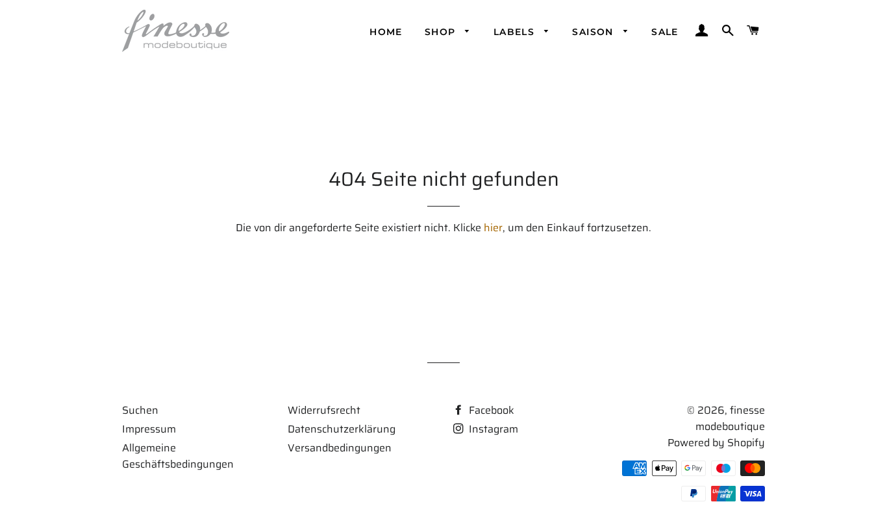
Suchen (140, 410)
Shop (442, 32)
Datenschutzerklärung (341, 429)
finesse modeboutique (730, 418)
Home (386, 32)
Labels (515, 32)
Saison (594, 32)
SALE (665, 32)
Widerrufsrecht (324, 410)
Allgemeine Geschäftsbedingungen (178, 456)
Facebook (490, 410)
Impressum (149, 429)
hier (493, 228)
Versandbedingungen (340, 448)
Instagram (492, 429)
